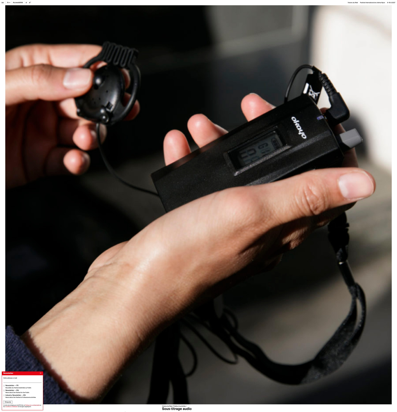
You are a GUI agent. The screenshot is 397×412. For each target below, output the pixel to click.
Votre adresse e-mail (10, 378)
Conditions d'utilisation (11, 406)
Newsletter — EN (17, 391)
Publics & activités (179, 406)
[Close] (40, 373)
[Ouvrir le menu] (2, 2)
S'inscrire (8, 402)
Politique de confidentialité (32, 405)
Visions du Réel (167, 406)
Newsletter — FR (18, 386)
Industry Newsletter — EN (20, 396)
